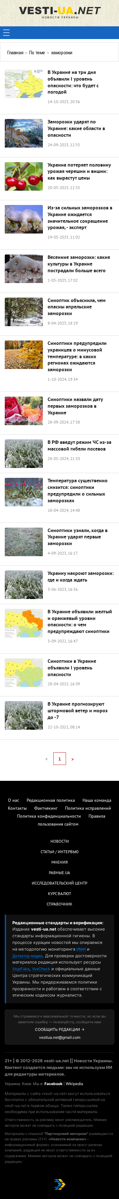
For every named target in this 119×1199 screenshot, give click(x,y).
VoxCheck (41, 968)
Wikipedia (74, 1083)
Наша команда (97, 800)
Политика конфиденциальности (49, 816)
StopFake (21, 968)
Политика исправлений (88, 808)
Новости (59, 841)
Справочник (59, 904)
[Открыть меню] (6, 32)
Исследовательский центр (59, 883)
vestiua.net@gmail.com (59, 1037)
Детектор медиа (27, 955)
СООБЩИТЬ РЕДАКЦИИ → (59, 1029)
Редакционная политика (51, 800)
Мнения (59, 862)
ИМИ (81, 949)
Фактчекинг (45, 808)
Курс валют (59, 894)
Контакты (17, 808)
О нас (13, 800)
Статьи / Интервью (60, 852)
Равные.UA (59, 873)
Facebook (53, 1083)
